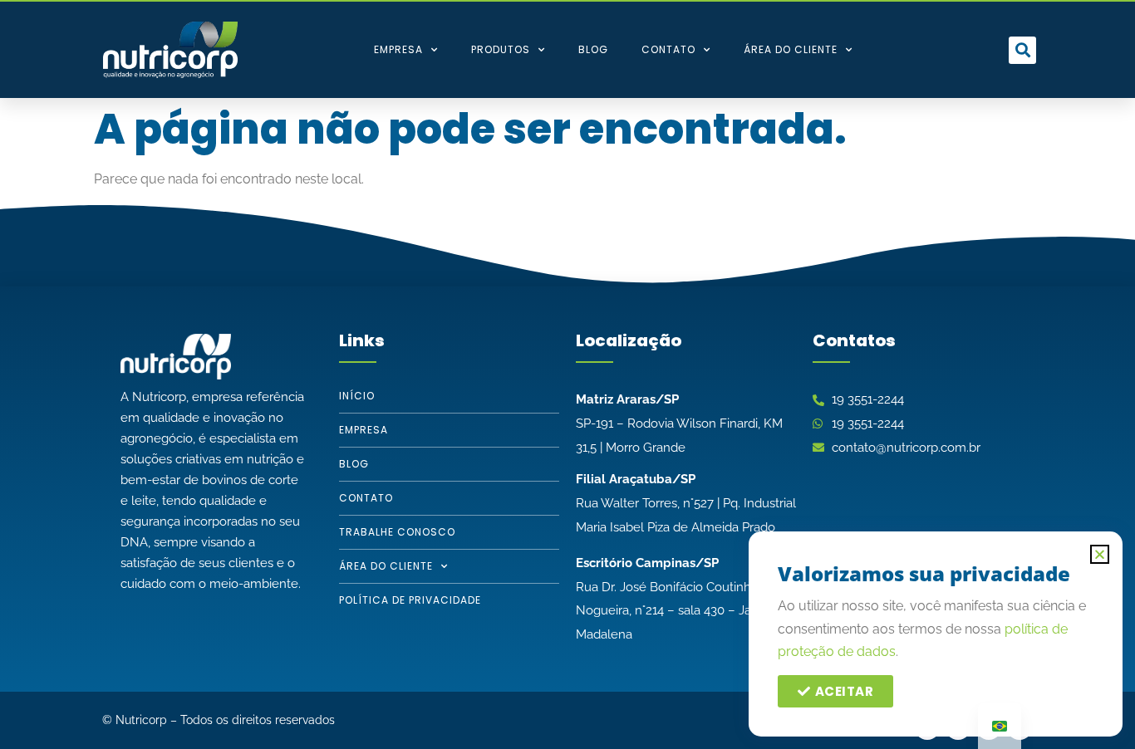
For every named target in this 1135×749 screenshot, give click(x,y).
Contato (668, 49)
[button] (1022, 50)
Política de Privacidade (410, 600)
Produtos (500, 49)
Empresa (398, 49)
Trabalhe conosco (397, 532)
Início (357, 396)
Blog (593, 49)
